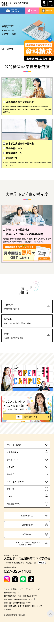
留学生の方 (27, 534)
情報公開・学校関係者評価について (18, 603)
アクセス (44, 5)
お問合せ (49, 10)
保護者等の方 (27, 525)
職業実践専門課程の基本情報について (18, 599)
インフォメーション (15, 481)
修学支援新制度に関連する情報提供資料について (23, 606)
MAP (42, 563)
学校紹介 (10, 474)
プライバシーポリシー (33, 589)
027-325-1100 (17, 571)
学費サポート (12, 459)
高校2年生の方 (27, 515)
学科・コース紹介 (14, 445)
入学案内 (10, 467)
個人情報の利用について (13, 593)
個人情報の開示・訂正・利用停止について (20, 596)
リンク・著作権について (13, 589)
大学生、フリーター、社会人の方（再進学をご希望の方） (27, 543)
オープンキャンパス (15, 10)
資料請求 (34, 10)
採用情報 (7, 609)
